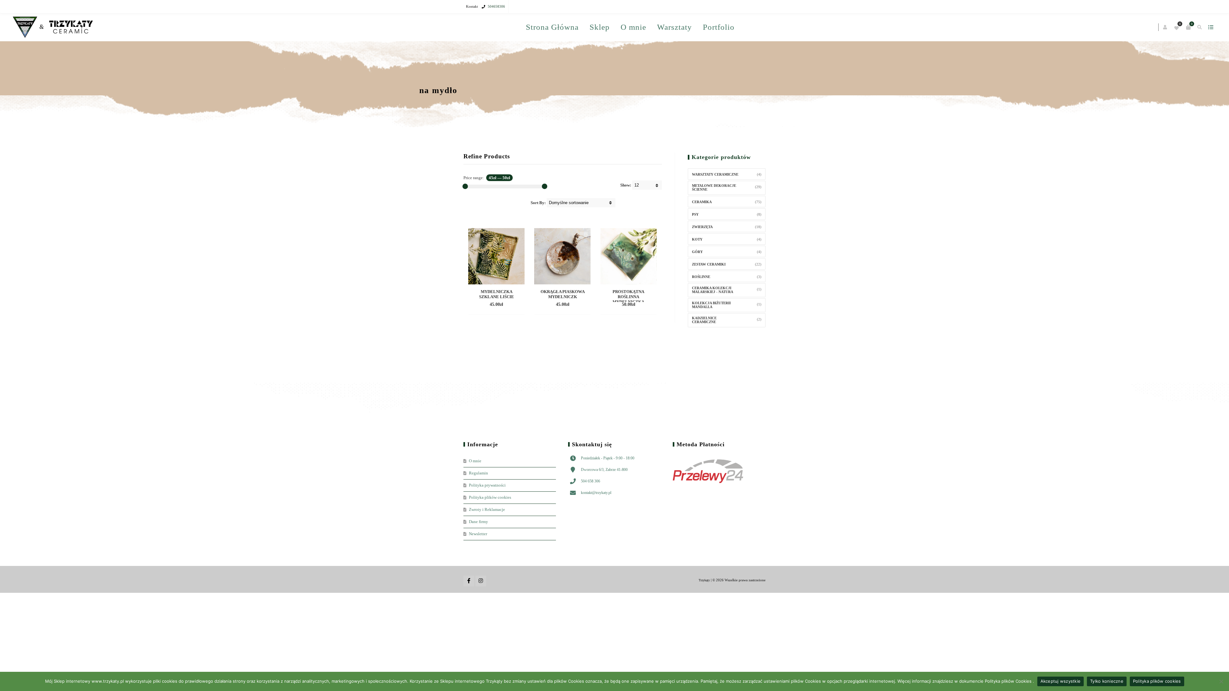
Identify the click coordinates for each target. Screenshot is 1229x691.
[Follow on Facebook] (468, 608)
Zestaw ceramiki (709, 291)
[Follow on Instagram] (480, 608)
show (760, 27)
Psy (695, 241)
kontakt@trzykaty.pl (596, 520)
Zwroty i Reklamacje (487, 536)
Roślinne (701, 304)
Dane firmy (478, 548)
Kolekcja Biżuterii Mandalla (711, 332)
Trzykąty (704, 607)
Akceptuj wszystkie (1060, 681)
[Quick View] (491, 332)
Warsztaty (638, 54)
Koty (697, 266)
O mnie (677, 27)
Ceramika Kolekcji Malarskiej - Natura (712, 317)
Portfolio (682, 54)
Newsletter (478, 561)
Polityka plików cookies (490, 524)
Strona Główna (596, 27)
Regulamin (478, 500)
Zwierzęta (702, 254)
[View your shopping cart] (737, 27)
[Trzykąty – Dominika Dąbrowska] (503, 27)
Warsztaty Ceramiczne (715, 201)
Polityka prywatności (487, 512)
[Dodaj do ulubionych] (502, 332)
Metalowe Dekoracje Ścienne (714, 214)
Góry (697, 279)
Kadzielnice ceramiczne (704, 347)
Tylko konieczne (1106, 681)
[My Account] (714, 27)
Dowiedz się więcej (496, 322)
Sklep (644, 27)
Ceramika (702, 229)
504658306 (496, 6)
